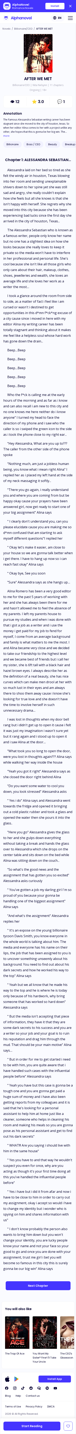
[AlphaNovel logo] (17, 18)
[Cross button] (70, 6)
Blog (8, 1395)
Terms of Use (13, 1406)
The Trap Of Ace (14, 1353)
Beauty (52, 144)
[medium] (47, 1388)
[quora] (39, 1388)
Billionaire (12, 144)
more (6, 135)
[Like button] (68, 1426)
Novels (6, 28)
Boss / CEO (33, 144)
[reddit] (31, 1388)
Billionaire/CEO (23, 28)
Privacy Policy (34, 1406)
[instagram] (14, 1388)
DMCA (51, 1406)
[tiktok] (23, 1388)
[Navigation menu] (70, 18)
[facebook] (6, 1388)
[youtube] (55, 1388)
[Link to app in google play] (16, 1379)
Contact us (33, 1395)
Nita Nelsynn (40, 85)
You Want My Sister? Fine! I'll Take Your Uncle (44, 1357)
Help (18, 1395)
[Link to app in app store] (7, 1379)
